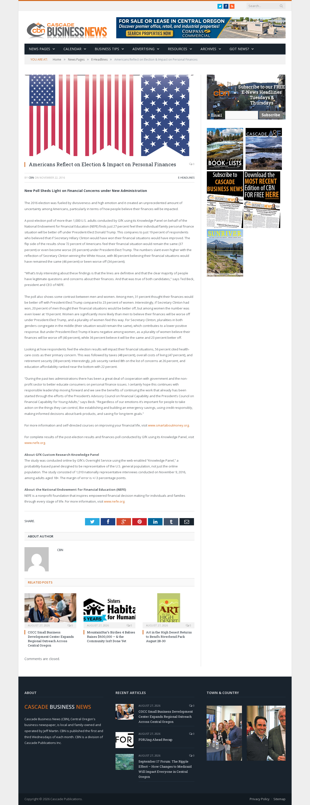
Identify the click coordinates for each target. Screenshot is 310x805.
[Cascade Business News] (69, 27)
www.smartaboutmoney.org (168, 425)
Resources (177, 49)
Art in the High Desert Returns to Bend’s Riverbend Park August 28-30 (169, 636)
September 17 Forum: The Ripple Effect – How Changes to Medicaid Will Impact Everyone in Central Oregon (165, 769)
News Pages (39, 49)
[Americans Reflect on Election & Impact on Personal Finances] (109, 116)
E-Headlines (186, 177)
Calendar (72, 49)
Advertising (143, 49)
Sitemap (279, 799)
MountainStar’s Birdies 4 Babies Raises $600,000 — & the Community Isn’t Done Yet (111, 636)
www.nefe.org (34, 443)
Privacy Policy (260, 799)
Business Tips (107, 49)
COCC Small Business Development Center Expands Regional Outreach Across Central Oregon (51, 639)
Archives (208, 49)
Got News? (239, 49)
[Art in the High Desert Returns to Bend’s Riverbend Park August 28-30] (168, 610)
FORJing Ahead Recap (155, 739)
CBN (31, 177)
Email (216, 115)
